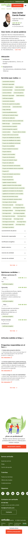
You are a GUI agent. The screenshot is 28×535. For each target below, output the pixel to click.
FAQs (2, 464)
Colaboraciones (6, 483)
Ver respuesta (5, 357)
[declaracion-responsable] (25, 236)
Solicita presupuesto (13, 531)
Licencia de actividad (8, 253)
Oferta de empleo (6, 480)
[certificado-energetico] (25, 242)
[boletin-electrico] (25, 247)
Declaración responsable (9, 236)
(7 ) (19, 272)
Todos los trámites (7, 477)
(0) (23, 338)
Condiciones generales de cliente (17, 525)
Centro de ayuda (6, 467)
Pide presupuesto (17, 5)
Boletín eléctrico (6, 247)
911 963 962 (4, 502)
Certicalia (3, 8)
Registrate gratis (14, 446)
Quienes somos (6, 461)
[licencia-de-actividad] (25, 253)
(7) (21, 22)
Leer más (18, 49)
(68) (20, 78)
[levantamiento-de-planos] (25, 231)
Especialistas (9, 8)
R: (1, 352)
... (13, 49)
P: (1, 350)
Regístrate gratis (19, 1)
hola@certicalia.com (7, 508)
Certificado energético (8, 241)
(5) (6, 347)
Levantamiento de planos (9, 230)
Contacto (9, 512)
